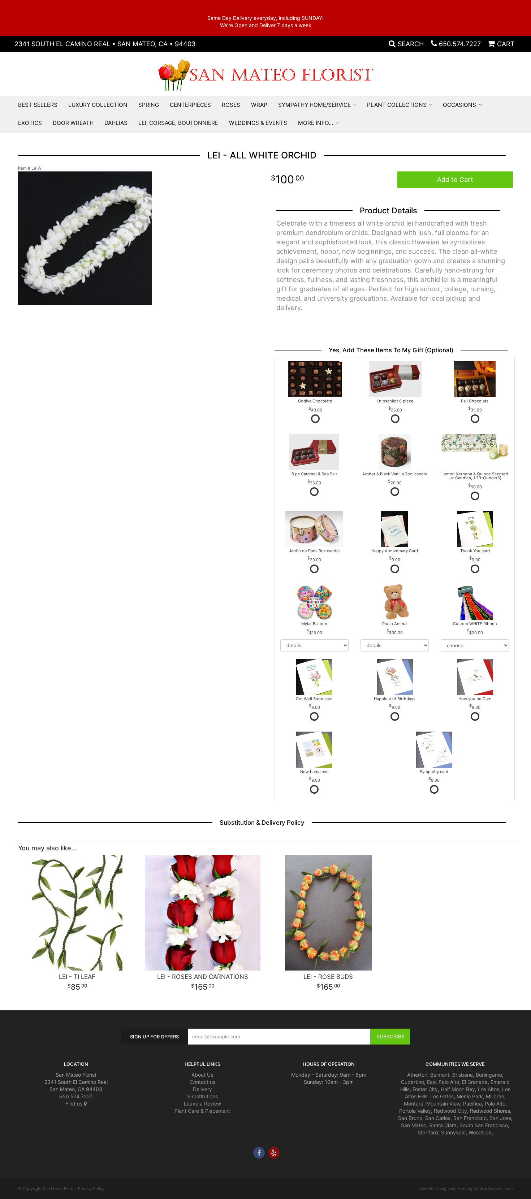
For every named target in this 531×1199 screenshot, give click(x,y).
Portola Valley (415, 1111)
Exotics (30, 122)
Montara (413, 1103)
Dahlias (116, 122)
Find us (74, 1103)
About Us (202, 1075)
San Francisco (470, 1118)
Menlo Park (470, 1096)
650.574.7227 (460, 44)
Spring (148, 104)
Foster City (425, 1089)
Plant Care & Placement (202, 1111)
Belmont (439, 1075)
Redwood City (450, 1111)
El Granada (475, 1082)
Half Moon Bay (458, 1089)
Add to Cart (455, 179)
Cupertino (412, 1082)
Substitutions (202, 1096)
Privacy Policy (91, 1188)
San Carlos (437, 1118)
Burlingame (489, 1075)
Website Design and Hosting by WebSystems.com (466, 1188)
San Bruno (410, 1118)
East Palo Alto (443, 1082)
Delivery (202, 1089)
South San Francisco (483, 1125)
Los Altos (488, 1089)
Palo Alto (495, 1103)
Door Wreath (73, 122)
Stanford (428, 1132)
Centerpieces (190, 104)
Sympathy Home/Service (314, 104)
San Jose (500, 1118)
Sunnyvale (453, 1132)
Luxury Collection (98, 104)
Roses (231, 104)
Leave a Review (202, 1103)
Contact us (202, 1082)
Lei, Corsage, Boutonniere (178, 122)
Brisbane (462, 1075)
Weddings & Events (258, 122)
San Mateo (413, 1125)
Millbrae (495, 1096)
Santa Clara (443, 1125)
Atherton (417, 1075)
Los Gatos (442, 1096)
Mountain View (443, 1103)
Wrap (259, 104)
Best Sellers (37, 104)
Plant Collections (397, 104)
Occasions (459, 104)
